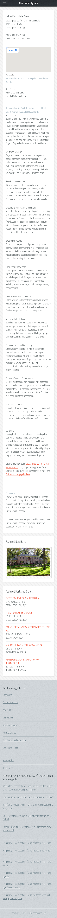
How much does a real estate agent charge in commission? (27, 797)
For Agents (7, 695)
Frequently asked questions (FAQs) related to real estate (27, 843)
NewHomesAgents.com (36, 913)
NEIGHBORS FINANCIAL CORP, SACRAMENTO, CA (24, 645)
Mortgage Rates (9, 733)
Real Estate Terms (10, 748)
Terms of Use (8, 768)
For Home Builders (10, 702)
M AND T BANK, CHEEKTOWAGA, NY (19, 613)
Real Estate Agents (11, 725)
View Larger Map (10, 75)
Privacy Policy (8, 760)
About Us (7, 710)
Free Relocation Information (14, 740)
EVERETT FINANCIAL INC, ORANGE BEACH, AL (23, 598)
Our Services (8, 718)
